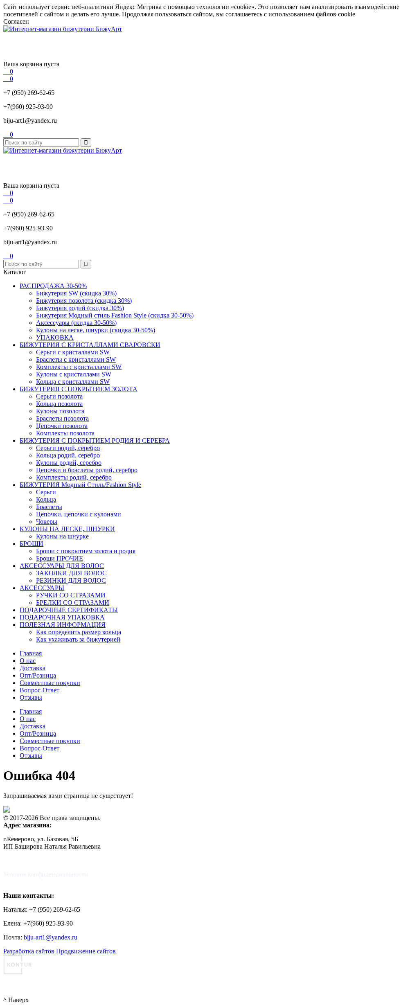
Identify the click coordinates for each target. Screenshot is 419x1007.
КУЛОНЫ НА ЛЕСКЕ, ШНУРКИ (67, 528)
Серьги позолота (59, 396)
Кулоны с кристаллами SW (73, 374)
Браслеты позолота (62, 418)
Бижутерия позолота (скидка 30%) (84, 300)
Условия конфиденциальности (45, 874)
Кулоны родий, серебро (68, 462)
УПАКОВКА (55, 337)
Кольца (46, 499)
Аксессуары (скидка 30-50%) (76, 322)
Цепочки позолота (62, 425)
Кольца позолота (59, 403)
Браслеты (49, 506)
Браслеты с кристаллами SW (76, 359)
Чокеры (46, 521)
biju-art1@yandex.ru (30, 120)
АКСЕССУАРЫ (42, 587)
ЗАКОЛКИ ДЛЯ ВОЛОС (71, 573)
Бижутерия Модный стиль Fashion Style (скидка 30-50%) (115, 315)
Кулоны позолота (60, 411)
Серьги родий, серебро (68, 447)
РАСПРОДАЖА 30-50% (53, 285)
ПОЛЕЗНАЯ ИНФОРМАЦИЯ (63, 624)
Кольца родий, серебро (68, 455)
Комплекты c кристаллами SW (79, 366)
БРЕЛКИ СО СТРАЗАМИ (72, 602)
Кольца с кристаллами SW (73, 381)
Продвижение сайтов (86, 951)
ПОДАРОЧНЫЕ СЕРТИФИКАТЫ (69, 609)
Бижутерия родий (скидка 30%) (80, 307)
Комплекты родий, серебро (74, 477)
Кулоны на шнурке (62, 536)
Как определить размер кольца (78, 632)
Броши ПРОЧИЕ (59, 558)
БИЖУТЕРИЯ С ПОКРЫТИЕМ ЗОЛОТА (78, 388)
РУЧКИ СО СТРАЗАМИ (71, 595)
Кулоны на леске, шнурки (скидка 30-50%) (95, 330)
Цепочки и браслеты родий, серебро (86, 469)
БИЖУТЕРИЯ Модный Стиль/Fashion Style (80, 484)
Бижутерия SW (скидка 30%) (76, 293)
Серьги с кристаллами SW (73, 352)
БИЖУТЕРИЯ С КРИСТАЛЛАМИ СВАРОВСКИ (90, 344)
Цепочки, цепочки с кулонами (78, 514)
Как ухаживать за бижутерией (78, 639)
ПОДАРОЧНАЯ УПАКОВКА (62, 617)
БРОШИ (31, 543)
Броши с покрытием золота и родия (85, 550)
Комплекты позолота (65, 433)
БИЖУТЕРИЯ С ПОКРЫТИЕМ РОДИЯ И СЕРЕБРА (95, 440)
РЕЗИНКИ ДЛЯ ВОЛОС (71, 580)
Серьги (46, 492)
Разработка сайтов (29, 951)
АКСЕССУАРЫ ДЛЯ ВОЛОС (62, 565)
